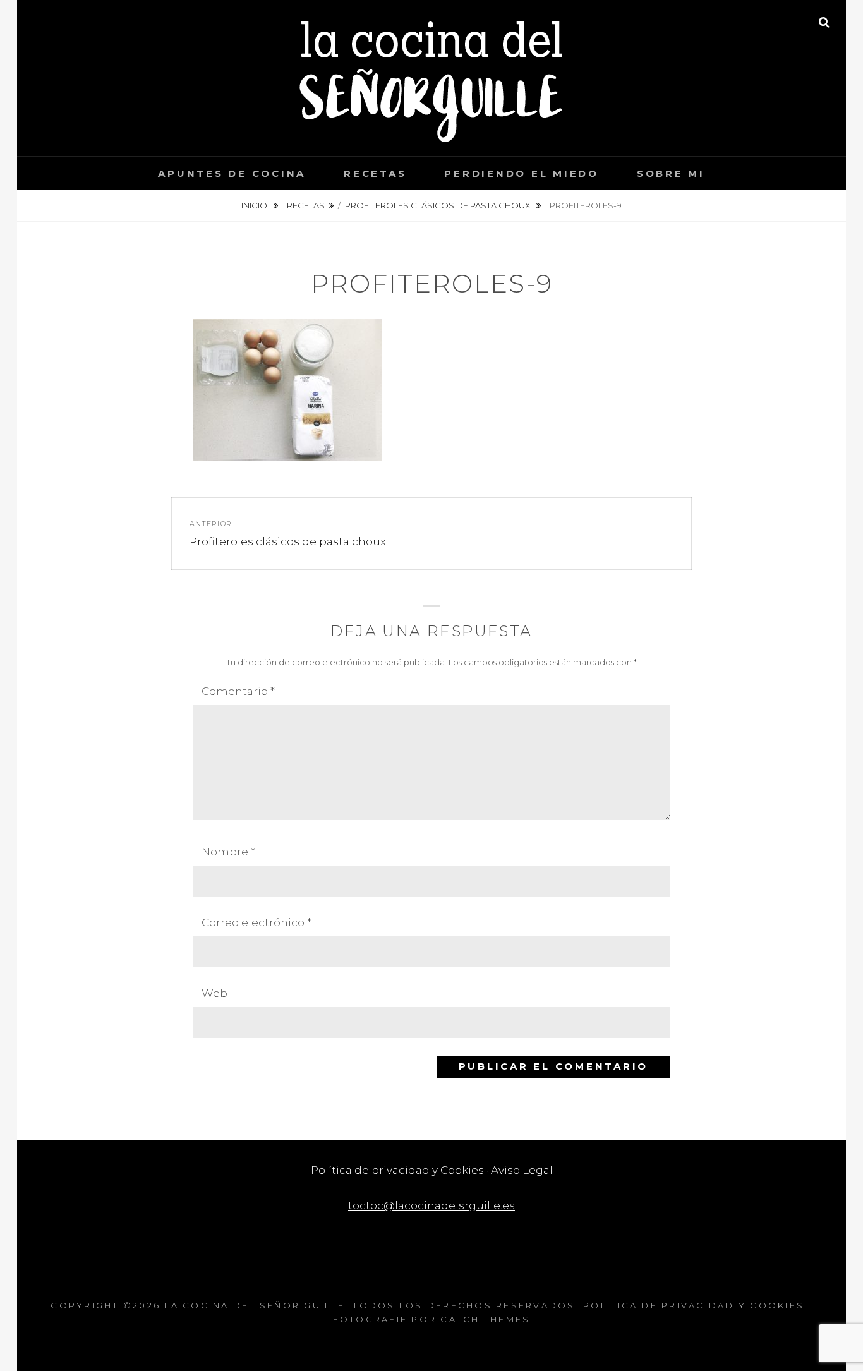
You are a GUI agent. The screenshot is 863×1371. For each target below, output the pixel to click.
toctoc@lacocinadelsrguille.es (431, 1205)
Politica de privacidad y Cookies (693, 1305)
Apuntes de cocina (232, 173)
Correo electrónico (256, 922)
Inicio (255, 205)
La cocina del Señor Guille (254, 1305)
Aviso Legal (522, 1170)
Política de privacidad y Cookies (397, 1170)
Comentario (238, 691)
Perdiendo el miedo (521, 173)
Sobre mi (671, 173)
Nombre (228, 851)
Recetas (375, 173)
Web (214, 993)
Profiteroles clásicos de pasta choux (438, 205)
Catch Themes (485, 1319)
